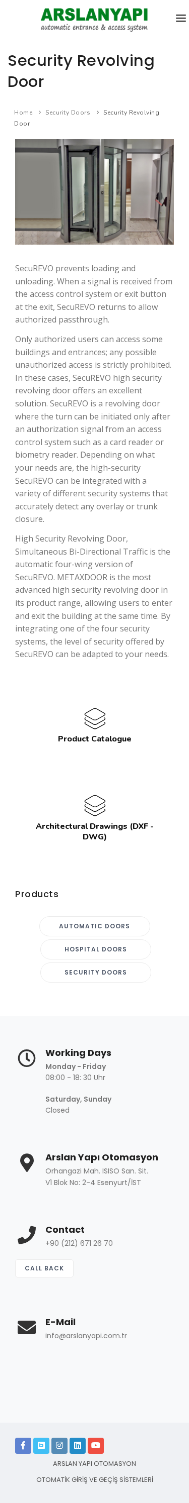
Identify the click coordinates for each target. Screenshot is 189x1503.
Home (23, 113)
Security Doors (67, 113)
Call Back (44, 1268)
